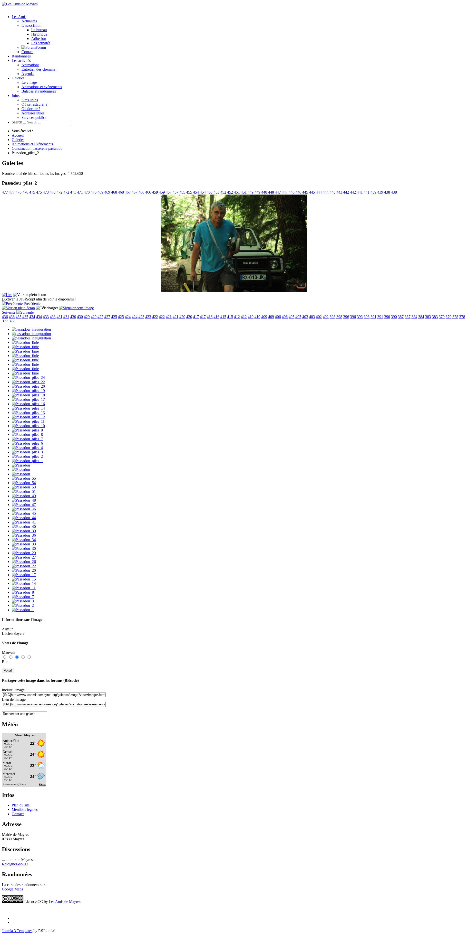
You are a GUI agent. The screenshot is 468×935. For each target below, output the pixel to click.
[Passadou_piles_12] (28, 417)
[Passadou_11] (24, 588)
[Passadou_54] (24, 483)
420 (182, 317)
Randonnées (21, 56)
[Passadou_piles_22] (28, 382)
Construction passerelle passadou (37, 148)
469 (100, 192)
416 (210, 317)
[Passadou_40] (24, 526)
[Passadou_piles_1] (27, 461)
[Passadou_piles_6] (27, 443)
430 (73, 317)
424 (128, 317)
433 (46, 317)
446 (291, 192)
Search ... (19, 122)
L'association (31, 25)
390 (387, 317)
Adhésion (38, 39)
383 (428, 317)
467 (128, 192)
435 (18, 317)
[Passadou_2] (23, 605)
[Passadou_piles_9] (27, 430)
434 (32, 317)
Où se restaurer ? (34, 104)
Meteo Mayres (25, 735)
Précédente (32, 303)
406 (278, 317)
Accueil (18, 135)
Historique (39, 34)
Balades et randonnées (38, 91)
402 (319, 317)
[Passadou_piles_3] (27, 452)
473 (46, 192)
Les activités (40, 43)
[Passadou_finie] (25, 342)
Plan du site (20, 805)
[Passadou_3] (23, 601)
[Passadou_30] (24, 548)
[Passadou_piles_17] (28, 399)
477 (5, 192)
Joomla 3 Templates (17, 931)
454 (196, 192)
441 (360, 192)
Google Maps (12, 889)
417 (196, 317)
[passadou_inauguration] (31, 329)
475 (32, 192)
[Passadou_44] (24, 518)
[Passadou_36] (24, 535)
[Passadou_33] (24, 544)
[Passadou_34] (24, 540)
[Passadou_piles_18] (28, 395)
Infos (16, 96)
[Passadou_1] (23, 610)
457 (169, 192)
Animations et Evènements (32, 144)
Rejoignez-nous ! (15, 864)
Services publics (33, 117)
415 (223, 317)
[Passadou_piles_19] (28, 391)
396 (346, 317)
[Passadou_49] (24, 496)
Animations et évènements (41, 87)
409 (264, 317)
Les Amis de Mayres (64, 901)
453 (210, 192)
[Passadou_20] (24, 570)
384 (414, 317)
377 (5, 321)
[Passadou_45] (24, 513)
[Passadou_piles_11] (28, 421)
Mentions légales (25, 809)
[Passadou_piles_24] (28, 377)
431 (59, 317)
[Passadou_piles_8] (27, 434)
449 (251, 192)
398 (332, 317)
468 (114, 192)
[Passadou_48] (24, 500)
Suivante (8, 312)
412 (237, 317)
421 (169, 317)
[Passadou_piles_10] (28, 426)
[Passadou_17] (24, 575)
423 (141, 317)
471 (73, 192)
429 (87, 317)
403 (305, 317)
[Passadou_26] (24, 562)
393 (360, 317)
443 (332, 192)
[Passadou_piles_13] (28, 413)
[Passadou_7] (23, 597)
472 (59, 192)
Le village (29, 82)
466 (141, 192)
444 (319, 192)
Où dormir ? (30, 109)
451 (237, 192)
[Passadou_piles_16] (28, 404)
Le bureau (39, 30)
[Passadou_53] (24, 487)
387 (401, 317)
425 (114, 317)
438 (387, 192)
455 (182, 192)
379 (442, 317)
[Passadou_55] (24, 478)
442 (346, 192)
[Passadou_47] (24, 505)
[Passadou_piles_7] (27, 439)
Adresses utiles (32, 113)
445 (305, 192)
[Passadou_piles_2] (27, 456)
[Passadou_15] (24, 579)
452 (223, 192)
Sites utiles (29, 100)
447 (278, 192)
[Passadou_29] (24, 553)
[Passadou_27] (24, 557)
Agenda (27, 74)
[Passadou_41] (24, 522)
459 (155, 192)
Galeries (18, 78)
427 (100, 317)
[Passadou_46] (24, 509)
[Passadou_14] (24, 583)
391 (373, 317)
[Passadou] (21, 465)
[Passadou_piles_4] (27, 448)
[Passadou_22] (24, 566)
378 (455, 317)
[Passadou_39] (24, 531)
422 (155, 317)
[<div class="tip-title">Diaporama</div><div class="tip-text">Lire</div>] (7, 295)
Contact (27, 52)
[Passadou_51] (24, 491)
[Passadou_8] (23, 592)
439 (373, 192)
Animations (30, 65)
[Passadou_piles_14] (28, 408)
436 (5, 317)
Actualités (29, 21)
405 (291, 317)
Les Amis (19, 17)
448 (264, 192)
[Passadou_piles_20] (28, 386)
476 (18, 192)
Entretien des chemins (38, 69)
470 (87, 192)
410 (251, 317)
